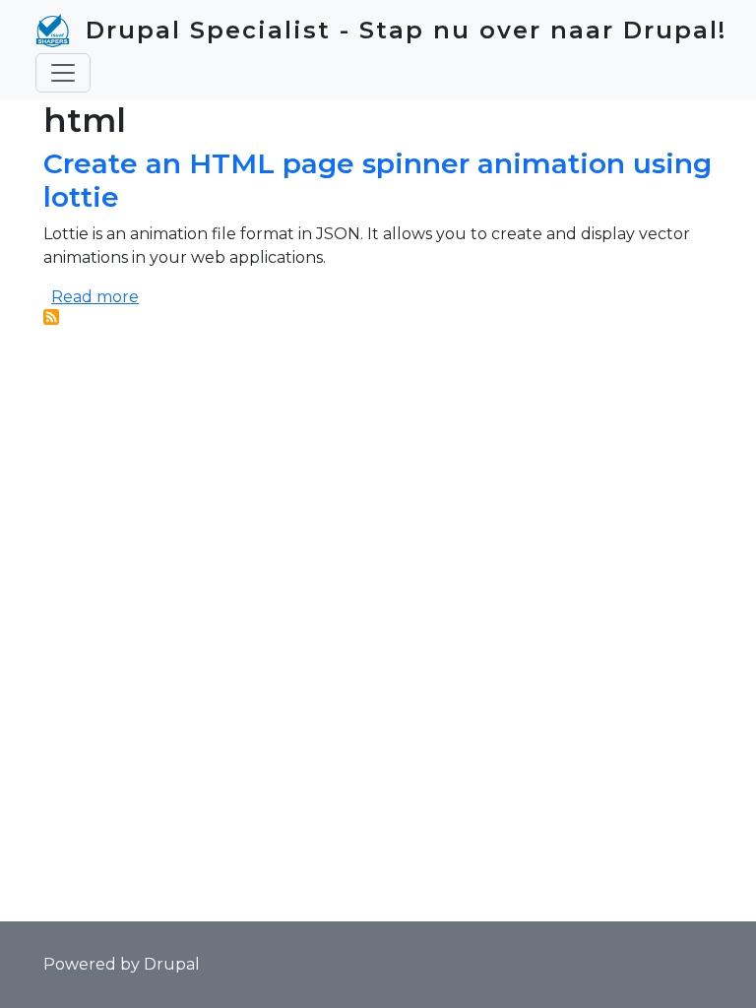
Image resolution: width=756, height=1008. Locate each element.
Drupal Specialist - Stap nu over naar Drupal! (406, 30)
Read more (95, 296)
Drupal (172, 964)
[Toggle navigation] (63, 73)
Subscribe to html (51, 317)
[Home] (60, 30)
